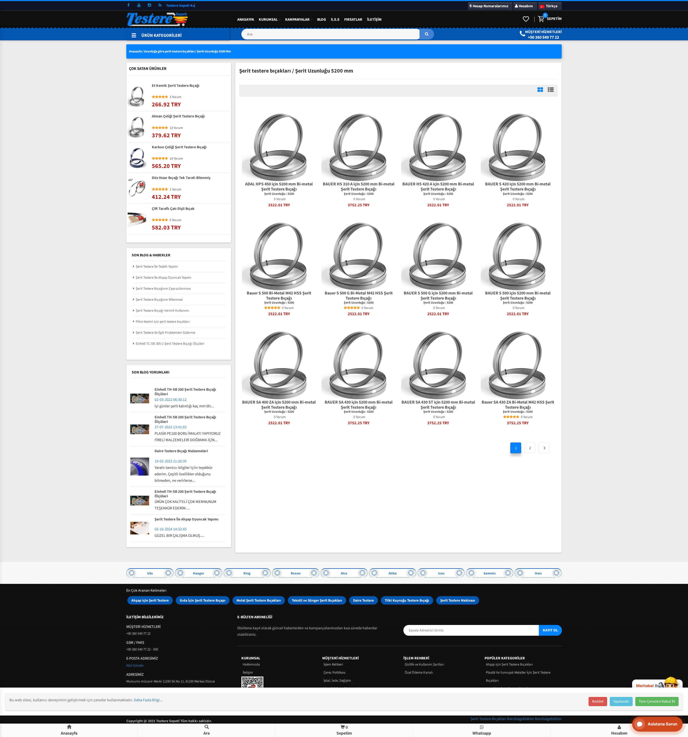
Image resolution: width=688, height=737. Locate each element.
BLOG (321, 19)
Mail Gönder (135, 665)
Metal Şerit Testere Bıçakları (258, 600)
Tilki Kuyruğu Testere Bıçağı (407, 600)
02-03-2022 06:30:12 (171, 399)
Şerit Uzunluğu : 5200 (279, 194)
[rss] (160, 5)
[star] (265, 308)
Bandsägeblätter (521, 719)
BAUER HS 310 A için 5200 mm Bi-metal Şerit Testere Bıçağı (359, 187)
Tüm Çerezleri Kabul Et (657, 701)
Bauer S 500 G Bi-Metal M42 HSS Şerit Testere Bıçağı (359, 296)
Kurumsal (268, 19)
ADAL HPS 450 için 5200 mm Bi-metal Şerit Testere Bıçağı (279, 187)
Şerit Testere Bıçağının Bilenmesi (159, 299)
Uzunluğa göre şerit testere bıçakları (169, 51)
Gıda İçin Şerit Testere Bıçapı (202, 600)
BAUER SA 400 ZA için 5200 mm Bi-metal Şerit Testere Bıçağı (279, 405)
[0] (540, 19)
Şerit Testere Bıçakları (489, 719)
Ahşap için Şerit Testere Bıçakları (509, 664)
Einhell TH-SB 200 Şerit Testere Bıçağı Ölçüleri (185, 392)
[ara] (427, 34)
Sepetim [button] (344, 730)
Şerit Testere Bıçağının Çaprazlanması (163, 288)
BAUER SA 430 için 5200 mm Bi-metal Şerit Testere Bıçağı (359, 405)
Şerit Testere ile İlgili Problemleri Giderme (165, 332)
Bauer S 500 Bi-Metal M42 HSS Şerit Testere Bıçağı (279, 296)
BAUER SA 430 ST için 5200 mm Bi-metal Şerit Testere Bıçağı (438, 405)
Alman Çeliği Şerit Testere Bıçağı (178, 116)
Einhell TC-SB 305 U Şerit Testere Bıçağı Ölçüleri (170, 343)
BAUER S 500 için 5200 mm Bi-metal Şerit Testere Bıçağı (518, 296)
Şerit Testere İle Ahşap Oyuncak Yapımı (163, 277)
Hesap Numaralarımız (490, 6)
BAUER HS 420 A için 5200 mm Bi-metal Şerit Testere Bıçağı (438, 187)
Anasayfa (245, 19)
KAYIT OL (550, 630)
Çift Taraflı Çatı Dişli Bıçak (173, 209)
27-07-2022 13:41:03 (171, 427)
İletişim (374, 19)
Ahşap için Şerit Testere (150, 600)
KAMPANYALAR (297, 19)
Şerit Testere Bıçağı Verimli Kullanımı (162, 310)
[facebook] (128, 5)
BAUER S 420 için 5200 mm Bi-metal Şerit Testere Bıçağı (518, 187)
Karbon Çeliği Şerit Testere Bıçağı (179, 147)
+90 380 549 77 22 (543, 37)
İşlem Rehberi (333, 664)
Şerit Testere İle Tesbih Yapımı (157, 266)
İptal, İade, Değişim (337, 680)
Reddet (598, 701)
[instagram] (149, 5)
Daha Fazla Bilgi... (148, 700)
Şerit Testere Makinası (457, 600)
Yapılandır (621, 701)
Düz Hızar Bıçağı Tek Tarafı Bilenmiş (181, 178)
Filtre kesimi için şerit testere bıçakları (163, 321)
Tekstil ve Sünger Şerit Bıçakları (317, 600)
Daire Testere (363, 600)
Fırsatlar (353, 19)
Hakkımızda (251, 664)
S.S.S (335, 19)
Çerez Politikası (334, 672)
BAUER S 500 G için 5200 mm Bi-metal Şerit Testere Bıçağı (438, 296)
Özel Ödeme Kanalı (419, 672)
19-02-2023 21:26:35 (171, 461)
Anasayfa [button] (69, 733)
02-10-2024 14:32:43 (171, 529)
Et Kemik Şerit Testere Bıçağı (175, 86)
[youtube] (139, 5)
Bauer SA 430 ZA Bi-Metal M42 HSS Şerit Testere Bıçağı (518, 405)
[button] (337, 36)
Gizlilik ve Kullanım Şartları (424, 664)
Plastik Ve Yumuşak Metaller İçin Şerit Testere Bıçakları (518, 676)
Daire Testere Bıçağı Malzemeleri (181, 451)
